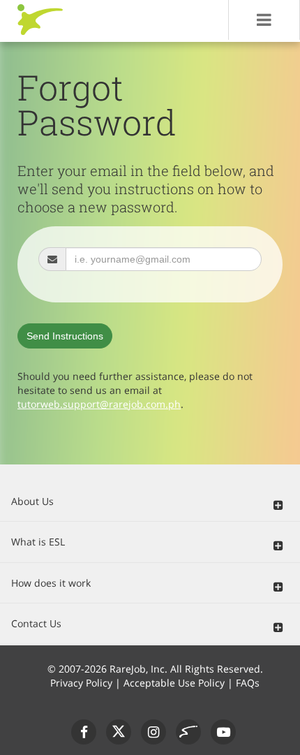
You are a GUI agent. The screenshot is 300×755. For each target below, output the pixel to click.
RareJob (40, 20)
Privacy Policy (81, 682)
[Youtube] (223, 732)
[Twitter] (118, 732)
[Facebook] (83, 732)
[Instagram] (153, 732)
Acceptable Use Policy (174, 682)
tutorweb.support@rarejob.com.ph (99, 404)
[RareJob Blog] (188, 732)
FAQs (248, 682)
